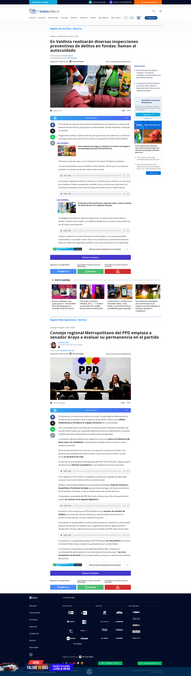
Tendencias (84, 18)
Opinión (93, 18)
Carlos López (71, 58)
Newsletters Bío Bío (99, 2)
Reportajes (33, 647)
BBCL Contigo (116, 18)
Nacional (42, 18)
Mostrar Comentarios (90, 257)
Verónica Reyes (67, 56)
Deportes (74, 18)
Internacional (53, 18)
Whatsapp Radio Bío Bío (151, 663)
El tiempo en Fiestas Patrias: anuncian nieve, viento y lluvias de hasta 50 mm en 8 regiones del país (104, 204)
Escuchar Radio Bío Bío (148, 2)
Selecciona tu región (40, 2)
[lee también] (67, 150)
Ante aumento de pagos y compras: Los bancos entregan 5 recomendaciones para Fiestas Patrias (104, 147)
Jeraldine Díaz (63, 342)
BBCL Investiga (103, 18)
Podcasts (32, 18)
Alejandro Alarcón (67, 350)
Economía (64, 18)
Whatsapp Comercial (112, 663)
